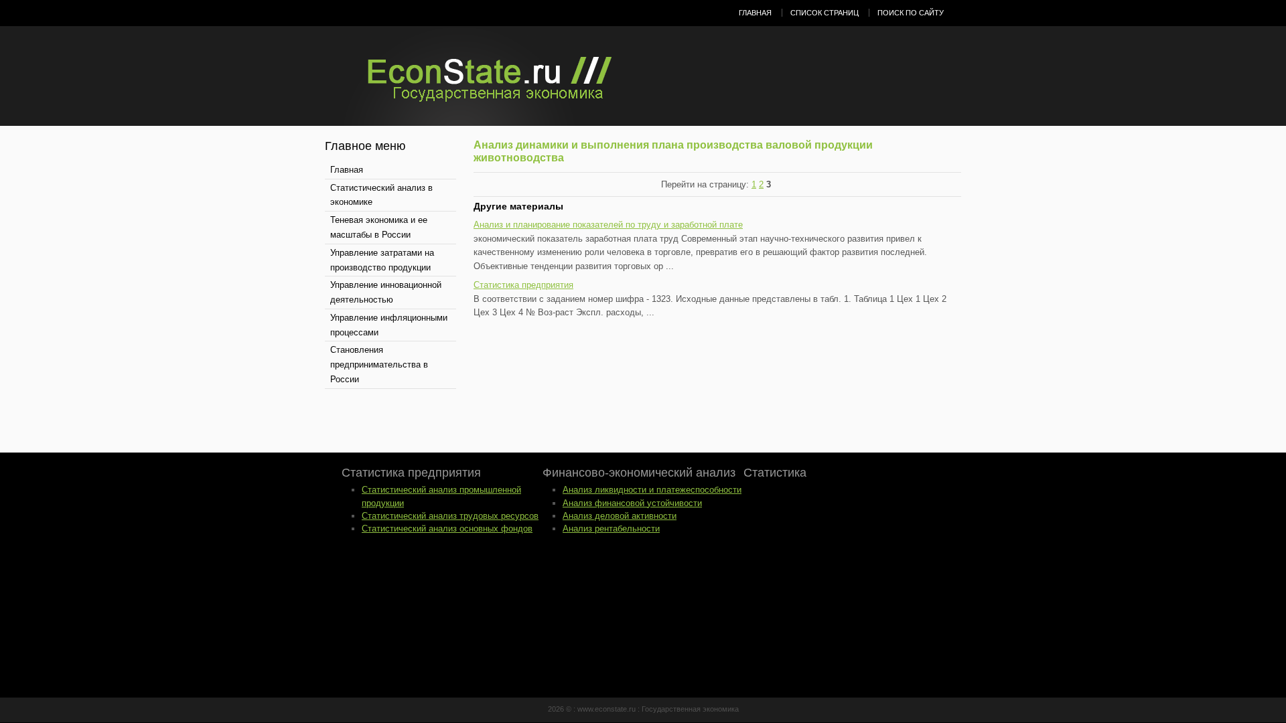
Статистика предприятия (523, 285)
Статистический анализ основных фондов (447, 529)
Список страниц (824, 13)
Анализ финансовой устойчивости (632, 503)
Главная (755, 13)
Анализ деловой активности (619, 516)
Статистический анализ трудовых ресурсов (450, 516)
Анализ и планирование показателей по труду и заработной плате (608, 225)
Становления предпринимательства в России (379, 364)
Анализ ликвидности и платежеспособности (652, 490)
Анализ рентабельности (611, 529)
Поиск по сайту (910, 13)
